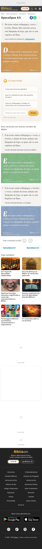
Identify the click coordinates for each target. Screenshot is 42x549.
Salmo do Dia (31, 480)
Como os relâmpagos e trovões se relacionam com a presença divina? (18, 104)
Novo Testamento (31, 488)
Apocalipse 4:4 (9, 248)
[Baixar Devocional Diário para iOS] (31, 519)
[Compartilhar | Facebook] (31, 17)
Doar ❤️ (13, 462)
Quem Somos (31, 501)
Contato (31, 497)
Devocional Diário (31, 484)
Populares (11, 493)
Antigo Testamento (11, 488)
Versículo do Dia (11, 480)
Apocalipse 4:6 (33, 248)
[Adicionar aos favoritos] (39, 17)
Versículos (11, 472)
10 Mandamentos (31, 472)
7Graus (16, 537)
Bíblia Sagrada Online (9, 10)
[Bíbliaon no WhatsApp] (8, 529)
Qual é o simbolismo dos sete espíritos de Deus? (19, 96)
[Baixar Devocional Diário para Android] (11, 519)
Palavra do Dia (11, 484)
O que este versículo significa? (16, 89)
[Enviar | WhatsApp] (35, 17)
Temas (11, 497)
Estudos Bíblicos (11, 476)
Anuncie (21, 505)
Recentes (31, 493)
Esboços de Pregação (31, 476)
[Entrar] (32, 9)
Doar (25, 9)
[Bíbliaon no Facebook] (33, 529)
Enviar (33, 113)
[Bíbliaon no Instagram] (25, 529)
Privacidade (11, 501)
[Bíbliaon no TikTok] (17, 529)
